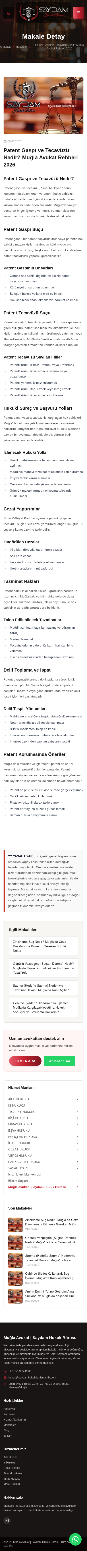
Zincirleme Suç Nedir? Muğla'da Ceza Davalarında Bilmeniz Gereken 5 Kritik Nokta (39, 946)
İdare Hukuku (12, 1484)
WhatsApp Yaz (59, 1061)
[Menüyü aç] (78, 13)
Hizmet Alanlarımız (15, 1419)
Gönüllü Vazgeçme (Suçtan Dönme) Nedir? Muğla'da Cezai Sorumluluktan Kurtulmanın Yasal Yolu (43, 968)
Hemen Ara (25, 1061)
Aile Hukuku (11, 1457)
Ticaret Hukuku (13, 1473)
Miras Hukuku (12, 1478)
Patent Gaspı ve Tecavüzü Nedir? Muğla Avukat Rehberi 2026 (59, 46)
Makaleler (22, 46)
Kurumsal (9, 1414)
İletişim (8, 1435)
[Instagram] (7, 1520)
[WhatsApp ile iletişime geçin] (75, 1539)
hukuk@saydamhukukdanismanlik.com (32, 1377)
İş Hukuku (10, 1462)
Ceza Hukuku (12, 1468)
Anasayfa (5, 46)
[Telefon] (8, 13)
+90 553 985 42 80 (19, 1371)
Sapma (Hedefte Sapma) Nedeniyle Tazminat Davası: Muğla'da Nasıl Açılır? (41, 988)
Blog (6, 1430)
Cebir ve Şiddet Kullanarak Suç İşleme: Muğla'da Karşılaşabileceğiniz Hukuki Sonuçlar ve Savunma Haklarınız (40, 1007)
